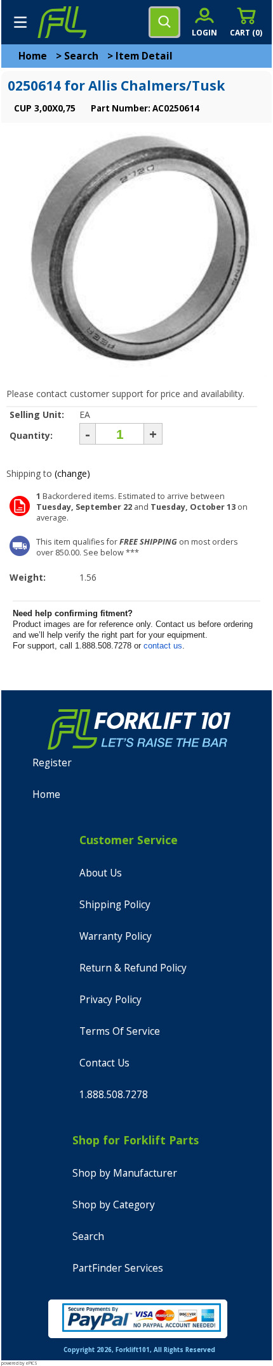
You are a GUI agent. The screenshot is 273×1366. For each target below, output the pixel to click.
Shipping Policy (114, 904)
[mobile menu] (20, 22)
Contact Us (104, 1063)
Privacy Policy (110, 999)
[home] (61, 22)
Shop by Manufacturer (124, 1173)
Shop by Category (113, 1204)
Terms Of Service (119, 1031)
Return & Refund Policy (133, 968)
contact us (162, 645)
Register (52, 762)
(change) (72, 473)
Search (81, 56)
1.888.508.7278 (113, 1094)
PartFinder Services (117, 1268)
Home (32, 56)
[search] (164, 22)
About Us (100, 873)
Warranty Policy (115, 936)
